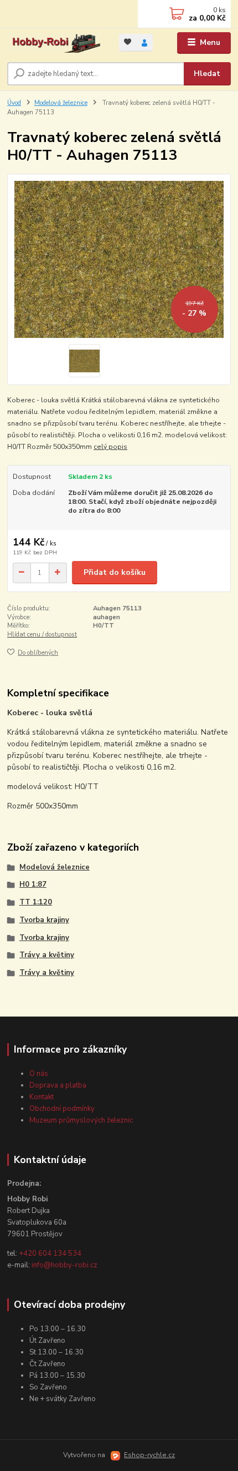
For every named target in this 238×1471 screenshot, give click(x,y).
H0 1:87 (32, 884)
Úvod (14, 103)
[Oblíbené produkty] (127, 42)
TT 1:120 (35, 902)
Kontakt (41, 1097)
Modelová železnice (60, 103)
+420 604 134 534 (50, 1253)
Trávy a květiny (46, 955)
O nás (38, 1074)
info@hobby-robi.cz (64, 1265)
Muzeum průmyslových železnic (81, 1120)
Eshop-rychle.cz (149, 1454)
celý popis (110, 446)
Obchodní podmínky (62, 1109)
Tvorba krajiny (44, 920)
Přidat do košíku (115, 572)
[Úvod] (53, 43)
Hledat (207, 73)
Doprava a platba (57, 1085)
